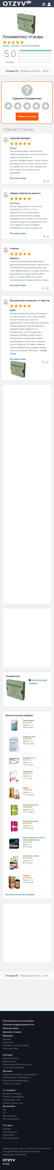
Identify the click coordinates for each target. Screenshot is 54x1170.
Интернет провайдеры (13, 1096)
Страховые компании (13, 1067)
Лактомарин (28, 720)
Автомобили (9, 1106)
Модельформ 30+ (30, 821)
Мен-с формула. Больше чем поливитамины (33, 838)
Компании (8, 1055)
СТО (5, 1113)
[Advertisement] (27, 494)
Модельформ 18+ (30, 805)
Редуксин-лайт (29, 737)
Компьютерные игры (13, 1103)
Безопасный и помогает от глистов (29, 300)
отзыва (10, 62)
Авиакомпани (9, 1061)
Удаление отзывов (12, 1032)
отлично (14, 248)
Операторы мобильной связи (17, 1064)
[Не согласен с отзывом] (44, 181)
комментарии (19, 178)
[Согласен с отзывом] (48, 181)
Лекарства (8, 1042)
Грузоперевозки (10, 1058)
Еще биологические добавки (20, 894)
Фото (45, 71)
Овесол (26, 875)
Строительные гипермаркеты (17, 1077)
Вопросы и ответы (31, 71)
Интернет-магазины (12, 1093)
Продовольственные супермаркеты (20, 1074)
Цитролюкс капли (31, 856)
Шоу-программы (11, 1138)
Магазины (7, 1071)
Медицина (8, 1036)
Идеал (26, 788)
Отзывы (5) (12, 71)
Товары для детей (12, 1083)
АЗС (5, 1110)
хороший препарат (20, 138)
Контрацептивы (10, 1048)
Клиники (7, 1039)
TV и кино (7, 1125)
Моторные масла (11, 1119)
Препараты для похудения (16, 1045)
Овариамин (28, 771)
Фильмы (7, 1129)
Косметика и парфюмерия (16, 1080)
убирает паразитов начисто (25, 193)
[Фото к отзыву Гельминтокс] (18, 369)
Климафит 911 (29, 758)
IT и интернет (9, 1090)
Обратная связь (10, 1028)
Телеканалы (8, 1135)
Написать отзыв (27, 116)
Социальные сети (11, 1100)
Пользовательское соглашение (18, 1021)
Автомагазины (10, 1116)
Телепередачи (10, 1132)
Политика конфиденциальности (18, 1024)
